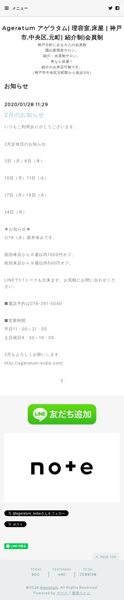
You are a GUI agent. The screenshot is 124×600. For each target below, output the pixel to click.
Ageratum (49, 587)
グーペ (62, 593)
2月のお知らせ (24, 114)
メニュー (19, 8)
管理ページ (81, 593)
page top (108, 557)
